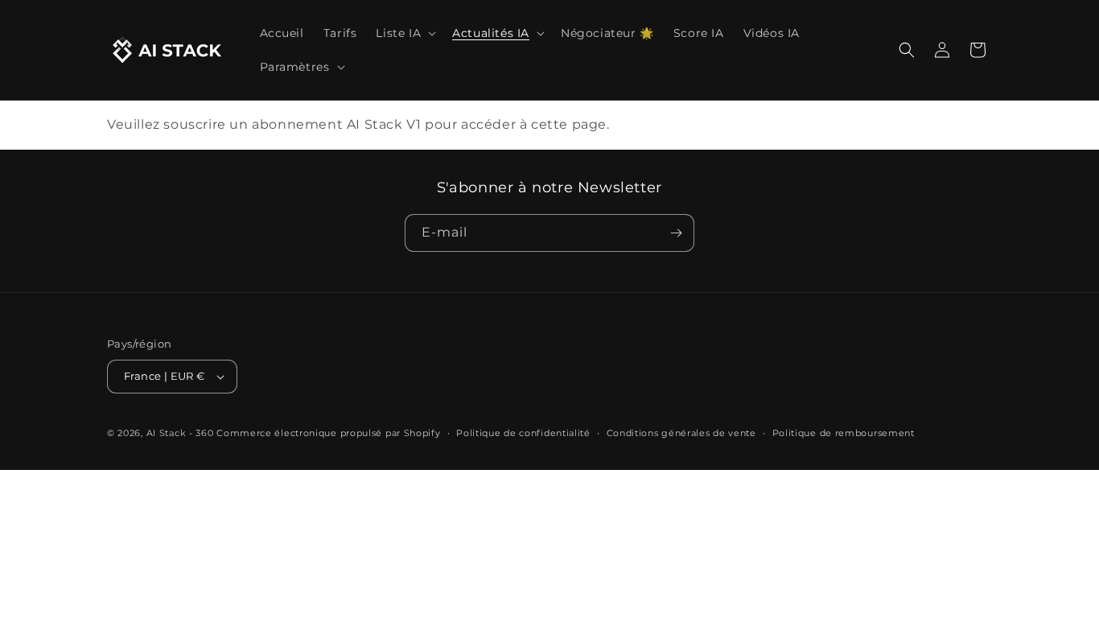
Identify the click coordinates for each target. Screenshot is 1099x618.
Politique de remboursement (843, 433)
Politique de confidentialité (523, 433)
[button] (404, 33)
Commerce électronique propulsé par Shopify (328, 433)
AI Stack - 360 (180, 433)
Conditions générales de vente (681, 433)
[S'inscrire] (676, 233)
